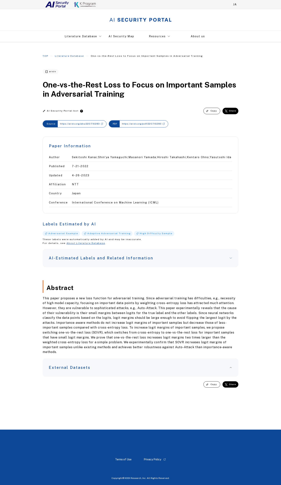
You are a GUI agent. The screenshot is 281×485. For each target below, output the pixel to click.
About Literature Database (86, 243)
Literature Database (81, 36)
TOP (45, 56)
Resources (157, 36)
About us (198, 36)
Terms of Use (123, 459)
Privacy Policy (152, 459)
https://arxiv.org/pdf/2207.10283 (142, 123)
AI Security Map (121, 36)
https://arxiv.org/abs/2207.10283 (80, 123)
